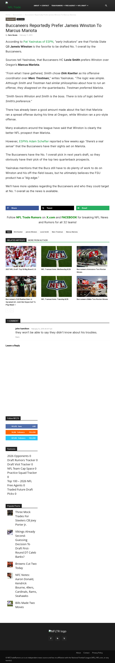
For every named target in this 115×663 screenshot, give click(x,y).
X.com (50, 217)
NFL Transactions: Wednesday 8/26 (56, 269)
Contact (45, 5)
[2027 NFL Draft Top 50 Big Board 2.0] (22, 256)
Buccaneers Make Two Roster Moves (92, 299)
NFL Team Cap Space (20, 468)
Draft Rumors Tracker (21, 460)
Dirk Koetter (18, 232)
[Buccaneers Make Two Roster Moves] (93, 286)
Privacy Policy (97, 653)
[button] (106, 5)
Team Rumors (57, 5)
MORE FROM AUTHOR (38, 240)
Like (34, 426)
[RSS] (57, 638)
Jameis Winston (31, 232)
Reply (17, 337)
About (36, 5)
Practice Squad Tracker (22, 473)
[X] (64, 638)
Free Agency (70, 5)
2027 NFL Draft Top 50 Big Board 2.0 (21, 269)
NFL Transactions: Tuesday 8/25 (54, 299)
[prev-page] (7, 310)
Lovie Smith (44, 232)
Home (8, 15)
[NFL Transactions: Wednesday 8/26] (57, 256)
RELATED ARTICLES (16, 240)
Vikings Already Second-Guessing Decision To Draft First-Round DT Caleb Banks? (25, 544)
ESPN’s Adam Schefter (34, 141)
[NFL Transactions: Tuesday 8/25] (57, 286)
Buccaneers (17, 15)
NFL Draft (82, 5)
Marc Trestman (57, 232)
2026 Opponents (18, 456)
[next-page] (12, 310)
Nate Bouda (12, 35)
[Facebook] (51, 638)
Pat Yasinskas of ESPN (38, 41)
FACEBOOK (69, 217)
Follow (32, 432)
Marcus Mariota (72, 232)
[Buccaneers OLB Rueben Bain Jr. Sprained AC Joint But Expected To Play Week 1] (22, 286)
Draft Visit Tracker (19, 464)
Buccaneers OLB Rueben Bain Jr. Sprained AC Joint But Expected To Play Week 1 (21, 302)
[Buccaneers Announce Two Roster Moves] (93, 256)
